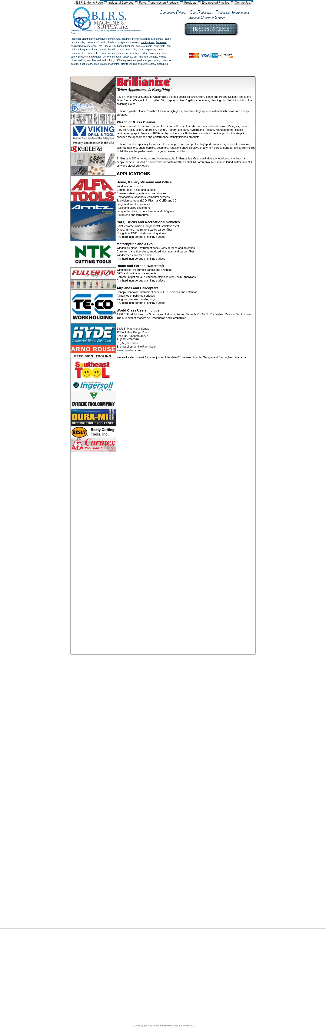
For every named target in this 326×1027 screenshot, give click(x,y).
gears (149, 46)
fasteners (161, 42)
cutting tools (148, 42)
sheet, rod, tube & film (103, 46)
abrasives (101, 38)
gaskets (140, 46)
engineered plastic (81, 46)
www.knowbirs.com (129, 350)
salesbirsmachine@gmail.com (138, 346)
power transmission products (115, 53)
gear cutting (154, 60)
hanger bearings (126, 46)
